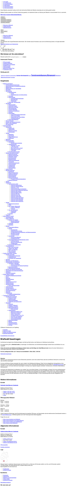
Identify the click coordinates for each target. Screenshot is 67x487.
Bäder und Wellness (12, 249)
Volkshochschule (15, 241)
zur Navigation (6, 5)
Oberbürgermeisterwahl (13, 160)
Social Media (11, 113)
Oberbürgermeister (12, 106)
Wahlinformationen (12, 154)
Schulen (10, 228)
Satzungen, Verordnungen (14, 102)
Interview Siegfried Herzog (17, 186)
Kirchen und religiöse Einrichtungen (14, 269)
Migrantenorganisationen (14, 268)
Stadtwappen (11, 129)
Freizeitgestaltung (10, 246)
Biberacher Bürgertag (13, 172)
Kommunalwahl (12, 164)
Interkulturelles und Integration (13, 262)
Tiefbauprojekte (9, 286)
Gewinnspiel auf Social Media (18, 117)
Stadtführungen (12, 299)
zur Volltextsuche (7, 3)
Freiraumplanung (10, 288)
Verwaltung (8, 103)
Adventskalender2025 (16, 319)
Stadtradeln (13, 211)
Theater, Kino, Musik (13, 248)
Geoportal (8, 291)
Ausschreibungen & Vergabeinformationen (15, 86)
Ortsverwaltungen (12, 108)
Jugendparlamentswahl (13, 163)
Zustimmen (3, 18)
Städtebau (8, 280)
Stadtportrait (9, 127)
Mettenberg (11, 134)
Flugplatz (10, 213)
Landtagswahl (11, 165)
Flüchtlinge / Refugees (13, 263)
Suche (12, 93)
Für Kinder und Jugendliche (14, 258)
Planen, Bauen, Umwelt (8, 274)
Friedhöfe (8, 215)
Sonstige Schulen (15, 234)
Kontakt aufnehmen (5, 447)
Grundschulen (14, 229)
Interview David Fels (15, 195)
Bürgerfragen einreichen (16, 143)
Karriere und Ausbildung (13, 111)
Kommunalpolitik (10, 140)
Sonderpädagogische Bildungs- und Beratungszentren (23, 232)
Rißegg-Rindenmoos (13, 137)
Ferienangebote (12, 252)
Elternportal (13, 101)
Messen (10, 321)
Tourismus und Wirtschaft (9, 295)
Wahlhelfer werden (12, 156)
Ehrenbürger (11, 171)
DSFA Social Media (15, 115)
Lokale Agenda (9, 169)
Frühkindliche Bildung (13, 227)
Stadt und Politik (7, 125)
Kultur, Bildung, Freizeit (8, 216)
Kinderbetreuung (12, 257)
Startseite (5, 329)
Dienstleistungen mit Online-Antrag (19, 94)
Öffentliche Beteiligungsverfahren (13, 275)
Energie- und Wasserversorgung (13, 122)
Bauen (29, 75)
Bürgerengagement (10, 170)
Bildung (7, 226)
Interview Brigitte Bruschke (17, 198)
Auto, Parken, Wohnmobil (14, 206)
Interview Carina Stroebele (17, 200)
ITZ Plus (10, 325)
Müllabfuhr (58, 75)
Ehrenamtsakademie (13, 177)
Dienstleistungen (12, 92)
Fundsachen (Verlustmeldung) (10, 75)
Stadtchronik (11, 128)
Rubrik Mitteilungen (6, 414)
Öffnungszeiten (12, 104)
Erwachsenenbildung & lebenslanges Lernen (18, 239)
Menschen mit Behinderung (12, 260)
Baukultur (8, 278)
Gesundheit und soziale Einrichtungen (14, 270)
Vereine (7, 181)
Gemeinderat (11, 141)
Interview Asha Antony (16, 191)
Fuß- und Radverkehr (13, 210)
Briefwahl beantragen (13, 155)
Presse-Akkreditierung (13, 119)
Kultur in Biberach (10, 218)
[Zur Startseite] (7, 51)
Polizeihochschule (15, 238)
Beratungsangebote (12, 267)
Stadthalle (10, 223)
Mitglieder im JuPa (15, 145)
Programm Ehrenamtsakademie (18, 179)
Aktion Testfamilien (15, 314)
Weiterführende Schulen (16, 231)
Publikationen (9, 293)
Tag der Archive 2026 (13, 184)
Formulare (12, 77)
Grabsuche (3, 75)
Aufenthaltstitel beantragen (17, 98)
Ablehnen (3, 17)
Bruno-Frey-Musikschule (16, 242)
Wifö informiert (14, 309)
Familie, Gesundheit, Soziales (10, 253)
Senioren (8, 259)
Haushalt (10, 112)
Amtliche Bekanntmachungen (12, 85)
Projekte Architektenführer (14, 294)
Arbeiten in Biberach (13, 305)
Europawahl (11, 161)
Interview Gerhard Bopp (16, 185)
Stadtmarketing (12, 310)
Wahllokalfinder (12, 168)
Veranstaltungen (9, 217)
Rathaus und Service (8, 83)
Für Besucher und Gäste (11, 296)
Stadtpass (8, 272)
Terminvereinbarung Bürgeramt (43, 75)
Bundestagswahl (12, 158)
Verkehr (7, 202)
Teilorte (7, 133)
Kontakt (2, 335)
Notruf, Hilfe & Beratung (11, 123)
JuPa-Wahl (13, 150)
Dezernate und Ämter (13, 107)
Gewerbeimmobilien (13, 320)
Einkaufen (10, 304)
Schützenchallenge (15, 118)
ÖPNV (9, 205)
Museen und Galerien (13, 220)
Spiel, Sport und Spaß (13, 247)
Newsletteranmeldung (6, 482)
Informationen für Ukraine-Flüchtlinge (19, 265)
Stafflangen (11, 138)
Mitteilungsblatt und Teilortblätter (13, 88)
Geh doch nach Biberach (16, 316)
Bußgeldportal (14, 99)
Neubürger (8, 139)
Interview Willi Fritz (15, 194)
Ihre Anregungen (9, 124)
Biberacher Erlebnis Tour (16, 311)
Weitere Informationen (9, 335)
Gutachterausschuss (10, 290)
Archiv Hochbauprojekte (13, 285)
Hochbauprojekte (10, 284)
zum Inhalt (5, 1)
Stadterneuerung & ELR (11, 281)
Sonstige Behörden (12, 109)
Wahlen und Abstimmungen (12, 153)
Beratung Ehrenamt (12, 180)
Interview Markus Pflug (16, 192)
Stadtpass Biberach (12, 174)
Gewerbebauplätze (12, 322)
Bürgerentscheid (12, 159)
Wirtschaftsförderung (13, 307)
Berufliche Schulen (15, 233)
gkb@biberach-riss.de (58, 364)
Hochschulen (11, 236)
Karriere (19, 75)
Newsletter (8, 89)
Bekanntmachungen (5, 77)
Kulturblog (10, 224)
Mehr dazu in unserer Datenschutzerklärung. (11, 14)
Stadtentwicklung (10, 279)
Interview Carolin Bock (16, 196)
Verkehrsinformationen (13, 203)
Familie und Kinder (10, 254)
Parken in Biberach (15, 207)
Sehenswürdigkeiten (13, 300)
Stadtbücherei (14, 243)
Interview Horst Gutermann (17, 201)
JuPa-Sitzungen (14, 146)
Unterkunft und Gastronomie (14, 301)
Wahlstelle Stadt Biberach (9, 385)
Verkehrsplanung (10, 283)
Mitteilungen (9, 87)
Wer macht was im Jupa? (17, 148)
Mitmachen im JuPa (15, 149)
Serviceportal (24, 75)
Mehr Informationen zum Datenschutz (9, 44)
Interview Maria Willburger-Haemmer (19, 190)
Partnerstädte (11, 132)
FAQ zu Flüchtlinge (15, 264)
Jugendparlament (12, 144)
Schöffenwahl (11, 166)
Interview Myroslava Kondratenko (18, 189)
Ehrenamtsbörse (12, 176)
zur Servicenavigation (8, 6)
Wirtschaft (8, 303)
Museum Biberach (15, 221)
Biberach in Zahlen (12, 130)
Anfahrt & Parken (12, 298)
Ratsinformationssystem (14, 151)
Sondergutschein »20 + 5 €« (17, 315)
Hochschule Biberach (16, 237)
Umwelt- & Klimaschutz (11, 289)
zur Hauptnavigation (8, 4)
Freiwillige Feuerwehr (10, 273)
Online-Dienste (11, 97)
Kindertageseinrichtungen (14, 255)
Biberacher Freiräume (16, 312)
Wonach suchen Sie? (5, 56)
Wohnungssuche (9, 120)
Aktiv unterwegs (12, 250)
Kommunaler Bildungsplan (14, 244)
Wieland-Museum (15, 222)
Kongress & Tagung (12, 324)
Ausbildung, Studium (13, 306)
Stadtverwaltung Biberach (9, 431)
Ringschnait (11, 135)
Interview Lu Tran (15, 187)
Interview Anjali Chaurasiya (17, 197)
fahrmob (13, 208)
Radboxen (13, 212)
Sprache (2, 40)
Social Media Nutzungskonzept (18, 114)
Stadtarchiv (8, 182)
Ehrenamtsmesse (12, 175)
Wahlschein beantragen (6, 353)
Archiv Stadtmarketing (16, 317)
